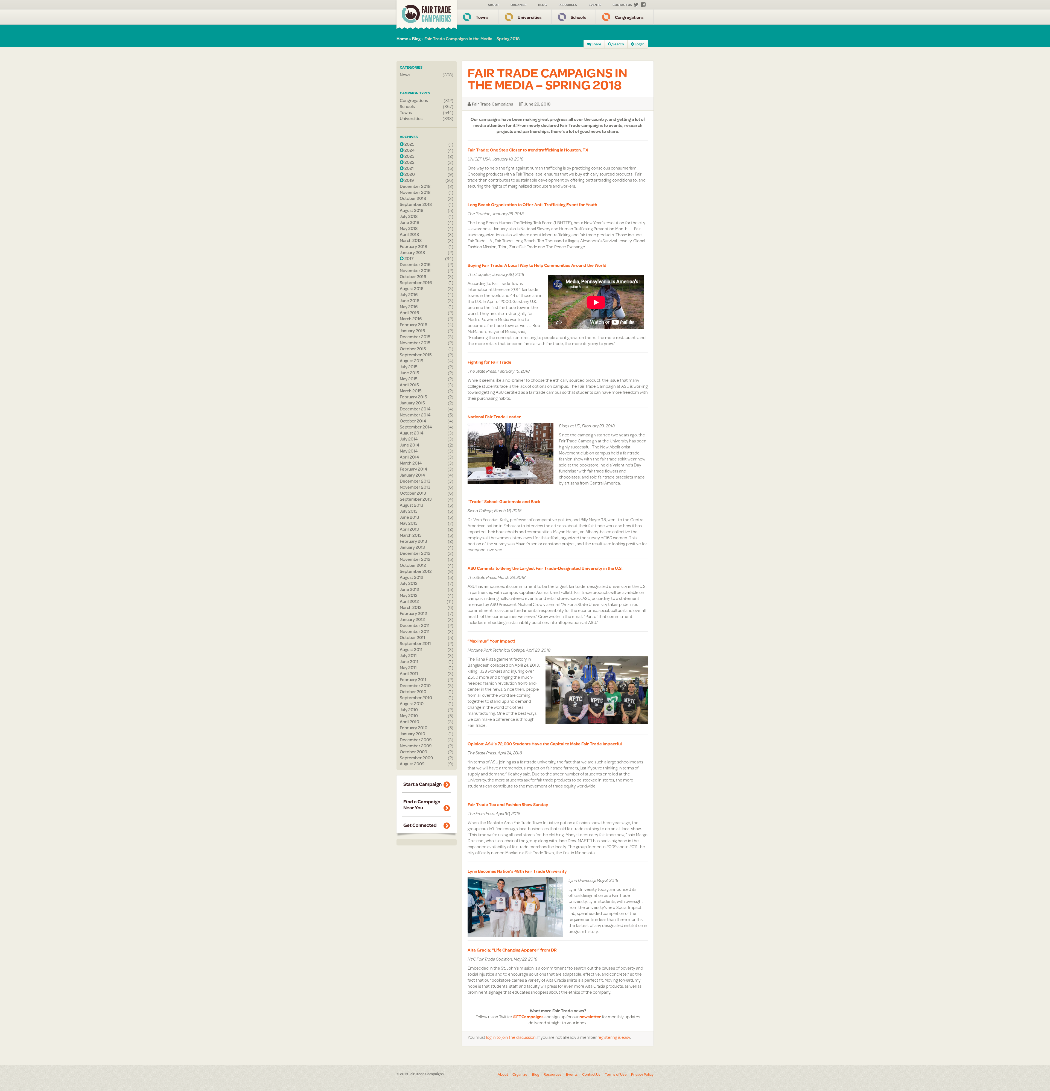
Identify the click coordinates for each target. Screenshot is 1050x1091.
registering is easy (613, 1037)
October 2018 (413, 198)
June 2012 (409, 589)
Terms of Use (616, 1074)
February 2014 (413, 469)
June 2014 (409, 445)
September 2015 (416, 355)
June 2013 (409, 517)
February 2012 (413, 613)
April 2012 (409, 601)
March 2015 (411, 391)
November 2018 (415, 192)
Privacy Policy (642, 1074)
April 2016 (409, 313)
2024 (409, 150)
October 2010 (413, 692)
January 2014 (412, 475)
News (405, 75)
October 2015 (413, 349)
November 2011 (415, 631)
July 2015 (409, 367)
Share (596, 44)
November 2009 (415, 746)
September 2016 (416, 282)
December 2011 (415, 625)
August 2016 (411, 288)
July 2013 (409, 511)
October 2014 (413, 421)
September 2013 (416, 499)
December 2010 (415, 685)
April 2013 (409, 529)
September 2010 (416, 698)
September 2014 (416, 427)
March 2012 (411, 607)
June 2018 (409, 222)
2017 (408, 258)
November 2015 (415, 343)
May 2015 (409, 379)
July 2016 (409, 294)
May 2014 (409, 451)
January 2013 (412, 547)
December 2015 (415, 337)
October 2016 (413, 276)
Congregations (629, 17)
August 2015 (411, 361)
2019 (409, 180)
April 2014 (409, 457)
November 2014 (415, 415)
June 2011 (409, 661)
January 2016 (412, 331)
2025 (409, 144)
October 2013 (413, 493)
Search (618, 44)
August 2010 (412, 704)
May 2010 (409, 716)
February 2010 (413, 728)
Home (402, 38)
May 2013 (409, 523)
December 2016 (415, 264)
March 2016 (411, 319)
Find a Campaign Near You (421, 804)
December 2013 (415, 481)
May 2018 (409, 228)
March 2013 (411, 535)
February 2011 (413, 679)
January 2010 (412, 734)
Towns (482, 17)
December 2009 (415, 740)
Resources (568, 4)
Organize (518, 4)
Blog (542, 4)
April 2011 (409, 673)
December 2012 (415, 553)
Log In (639, 44)
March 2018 (411, 240)
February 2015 (413, 397)
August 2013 (411, 505)
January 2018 (412, 252)
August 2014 (412, 433)
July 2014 (409, 439)
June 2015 (409, 373)
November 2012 (415, 559)
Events (595, 4)
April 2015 (409, 385)
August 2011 (411, 649)
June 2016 (409, 300)
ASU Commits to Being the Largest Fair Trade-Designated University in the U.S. (545, 568)
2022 (409, 162)
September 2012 (416, 571)
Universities (530, 17)
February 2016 (413, 325)
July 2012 (409, 583)
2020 (409, 174)
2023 (409, 156)
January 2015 (412, 403)
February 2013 (413, 541)
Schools (578, 17)
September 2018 (416, 204)
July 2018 (409, 216)
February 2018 (413, 246)
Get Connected (420, 825)
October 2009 (413, 752)
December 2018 (415, 186)
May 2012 (409, 595)
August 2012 (411, 577)
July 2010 (409, 710)
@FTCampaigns (528, 1016)
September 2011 (415, 643)
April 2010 (409, 722)
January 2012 (412, 619)
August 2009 (412, 764)
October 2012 (413, 565)
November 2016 (415, 270)
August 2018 (411, 210)
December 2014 (415, 409)
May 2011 (408, 667)
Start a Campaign (422, 783)
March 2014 (411, 463)
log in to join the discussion (511, 1037)
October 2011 (412, 637)
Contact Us (622, 4)
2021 (409, 168)
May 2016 (409, 307)
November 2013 (415, 487)
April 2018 (409, 234)
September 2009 (416, 758)
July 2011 (408, 655)
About (493, 4)
